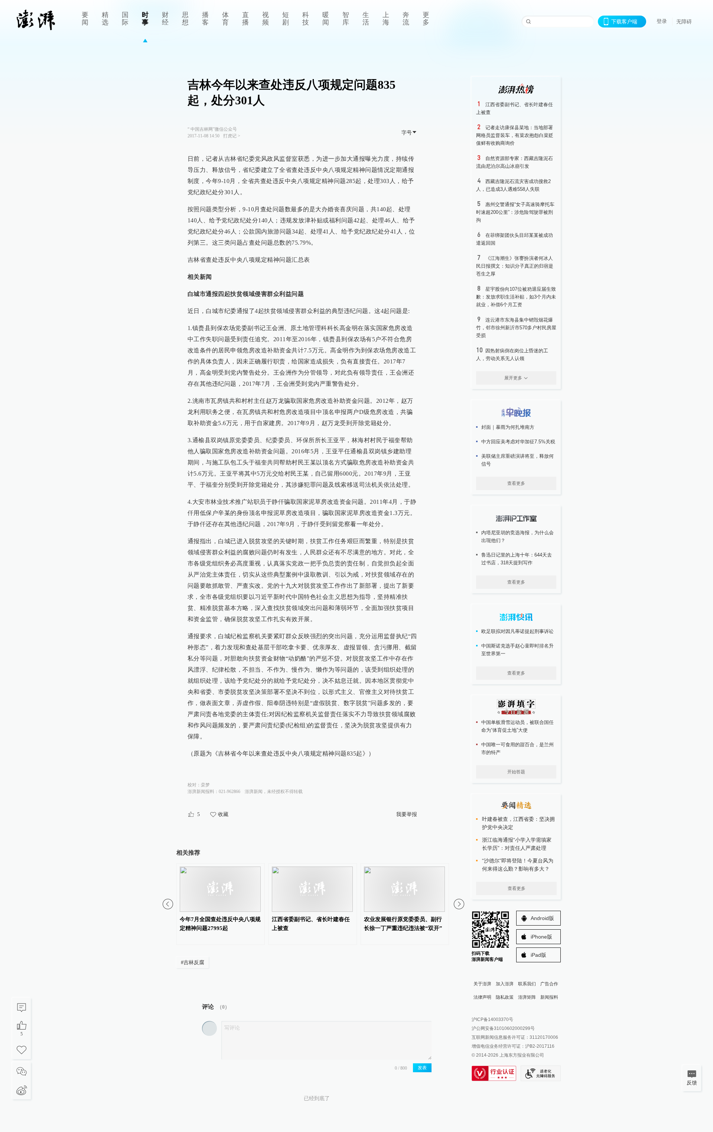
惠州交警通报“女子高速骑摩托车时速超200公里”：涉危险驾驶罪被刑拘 (515, 212)
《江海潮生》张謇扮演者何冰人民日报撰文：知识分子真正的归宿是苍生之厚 (514, 266)
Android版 (542, 918)
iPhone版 (541, 937)
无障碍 (684, 22)
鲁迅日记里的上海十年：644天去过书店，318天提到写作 (516, 558)
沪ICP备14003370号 (492, 1019)
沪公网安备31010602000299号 (503, 1028)
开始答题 (516, 771)
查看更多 (516, 483)
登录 (662, 21)
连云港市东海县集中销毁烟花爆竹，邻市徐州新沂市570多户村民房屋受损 (516, 327)
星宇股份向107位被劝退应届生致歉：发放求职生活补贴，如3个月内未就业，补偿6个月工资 (516, 296)
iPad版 (538, 955)
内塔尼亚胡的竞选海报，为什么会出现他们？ (517, 536)
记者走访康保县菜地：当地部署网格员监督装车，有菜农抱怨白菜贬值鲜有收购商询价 (514, 135)
